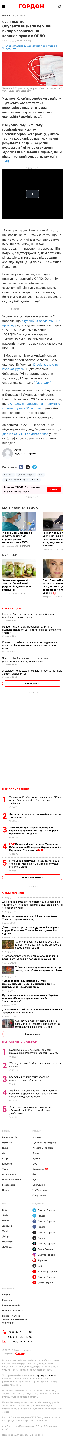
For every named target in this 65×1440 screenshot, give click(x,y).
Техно (5, 1169)
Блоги (35, 1153)
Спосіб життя (9, 1174)
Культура (7, 1163)
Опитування (38, 1184)
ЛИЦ (5, 161)
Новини (6, 1131)
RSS (40, 1266)
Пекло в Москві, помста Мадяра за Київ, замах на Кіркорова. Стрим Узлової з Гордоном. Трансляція (35, 847)
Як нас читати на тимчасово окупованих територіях (14, 1319)
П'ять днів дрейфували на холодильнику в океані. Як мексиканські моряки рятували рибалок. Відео (34, 863)
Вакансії (6, 1294)
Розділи (36, 1131)
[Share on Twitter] (28, 467)
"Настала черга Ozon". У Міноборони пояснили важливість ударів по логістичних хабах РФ (31, 957)
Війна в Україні (10, 1137)
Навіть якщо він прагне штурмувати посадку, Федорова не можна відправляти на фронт (29, 645)
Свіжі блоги (11, 608)
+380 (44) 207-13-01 (20, 1332)
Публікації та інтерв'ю (44, 1142)
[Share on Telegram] (34, 467)
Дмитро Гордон (46, 1210)
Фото (35, 1174)
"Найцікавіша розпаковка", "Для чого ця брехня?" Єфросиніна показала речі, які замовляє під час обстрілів (33, 1093)
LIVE (34, 1163)
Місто (5, 1203)
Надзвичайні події (12, 1179)
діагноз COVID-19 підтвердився (25, 434)
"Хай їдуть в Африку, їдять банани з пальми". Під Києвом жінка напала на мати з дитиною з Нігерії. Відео (37, 1023)
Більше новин (32, 1034)
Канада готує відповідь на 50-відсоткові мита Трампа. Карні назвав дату (30, 917)
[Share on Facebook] (21, 467)
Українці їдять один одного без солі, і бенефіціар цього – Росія (29, 615)
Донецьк (7, 1225)
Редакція (7, 1300)
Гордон (6, 15)
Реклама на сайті (11, 1305)
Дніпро (6, 1236)
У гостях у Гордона (42, 1148)
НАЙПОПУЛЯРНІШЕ (16, 789)
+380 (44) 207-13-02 (20, 1336)
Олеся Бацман (45, 1249)
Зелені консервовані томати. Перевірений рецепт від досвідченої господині (16, 585)
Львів (5, 1215)
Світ (4, 1153)
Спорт (5, 1158)
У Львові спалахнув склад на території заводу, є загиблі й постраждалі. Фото (38, 969)
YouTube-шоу (39, 1190)
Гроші (5, 1148)
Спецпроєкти (39, 1195)
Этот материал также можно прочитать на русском (31, 47)
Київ (4, 1210)
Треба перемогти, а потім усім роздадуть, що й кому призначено (25, 659)
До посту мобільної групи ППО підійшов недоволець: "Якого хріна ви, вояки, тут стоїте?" (31, 629)
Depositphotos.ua (44, 1375)
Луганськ (8, 475)
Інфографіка (8, 1184)
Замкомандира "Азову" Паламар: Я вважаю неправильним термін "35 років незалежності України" (33, 830)
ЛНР (41, 475)
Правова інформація (13, 1310)
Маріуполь (8, 1241)
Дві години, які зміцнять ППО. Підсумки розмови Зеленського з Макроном (32, 1011)
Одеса (5, 1220)
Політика (7, 1142)
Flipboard (43, 1260)
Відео (35, 1179)
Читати (54, 489)
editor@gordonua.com (20, 1341)
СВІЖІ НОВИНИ (13, 892)
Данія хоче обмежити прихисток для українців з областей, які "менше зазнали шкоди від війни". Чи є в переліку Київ (32, 904)
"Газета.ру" (42, 382)
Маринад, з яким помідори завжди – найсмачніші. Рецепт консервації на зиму (34, 1051)
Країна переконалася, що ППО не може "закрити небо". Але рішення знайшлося (35, 800)
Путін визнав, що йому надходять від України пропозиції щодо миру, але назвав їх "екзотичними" (30, 998)
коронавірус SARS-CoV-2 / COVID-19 (21, 480)
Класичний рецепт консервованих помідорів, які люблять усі (29, 1078)
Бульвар (9, 555)
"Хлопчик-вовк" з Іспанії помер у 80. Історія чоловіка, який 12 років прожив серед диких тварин (38, 944)
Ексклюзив (38, 1169)
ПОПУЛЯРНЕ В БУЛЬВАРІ (20, 1041)
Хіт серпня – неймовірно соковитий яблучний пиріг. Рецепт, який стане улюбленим (30, 1110)
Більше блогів (32, 683)
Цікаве (5, 1190)
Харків (5, 1231)
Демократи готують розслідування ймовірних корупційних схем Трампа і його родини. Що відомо (30, 930)
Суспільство (19, 15)
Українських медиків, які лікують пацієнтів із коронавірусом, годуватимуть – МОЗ (17, 537)
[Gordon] (31, 6)
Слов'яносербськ (26, 475)
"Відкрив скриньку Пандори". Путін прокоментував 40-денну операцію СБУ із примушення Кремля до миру (28, 983)
